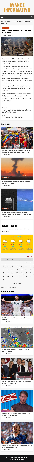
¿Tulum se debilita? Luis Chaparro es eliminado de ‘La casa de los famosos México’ (16, 414)
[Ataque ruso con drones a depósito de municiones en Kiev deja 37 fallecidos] (17, 169)
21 (21, 273)
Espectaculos (5, 409)
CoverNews (13, 459)
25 (8, 276)
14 (21, 269)
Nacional (5, 345)
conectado (17, 229)
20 (17, 273)
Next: (12, 116)
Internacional (6, 28)
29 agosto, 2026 (7, 185)
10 (3, 269)
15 (26, 269)
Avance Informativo (17, 7)
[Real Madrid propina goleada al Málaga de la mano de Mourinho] (17, 305)
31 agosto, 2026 (7, 321)
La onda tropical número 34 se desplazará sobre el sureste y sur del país (15, 350)
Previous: (16, 110)
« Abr (15, 283)
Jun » (19, 283)
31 (3, 279)
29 (26, 276)
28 (21, 276)
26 (12, 276)
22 (26, 273)
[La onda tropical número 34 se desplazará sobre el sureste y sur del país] (17, 337)
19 (12, 273)
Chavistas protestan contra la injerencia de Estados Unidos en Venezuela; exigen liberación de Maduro (16, 151)
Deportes (5, 313)
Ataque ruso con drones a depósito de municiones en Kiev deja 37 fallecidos (16, 182)
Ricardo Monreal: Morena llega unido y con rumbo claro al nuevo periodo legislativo (16, 382)
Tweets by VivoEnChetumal (8, 287)
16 (30, 269)
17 (3, 273)
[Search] (32, 16)
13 (17, 269)
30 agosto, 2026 (7, 154)
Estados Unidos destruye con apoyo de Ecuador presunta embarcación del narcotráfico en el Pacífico (16, 213)
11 (8, 269)
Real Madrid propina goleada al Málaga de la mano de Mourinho (16, 318)
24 (3, 276)
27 (17, 276)
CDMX (4, 377)
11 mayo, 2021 (7, 35)
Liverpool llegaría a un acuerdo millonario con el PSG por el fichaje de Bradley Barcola (17, 446)
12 (12, 269)
